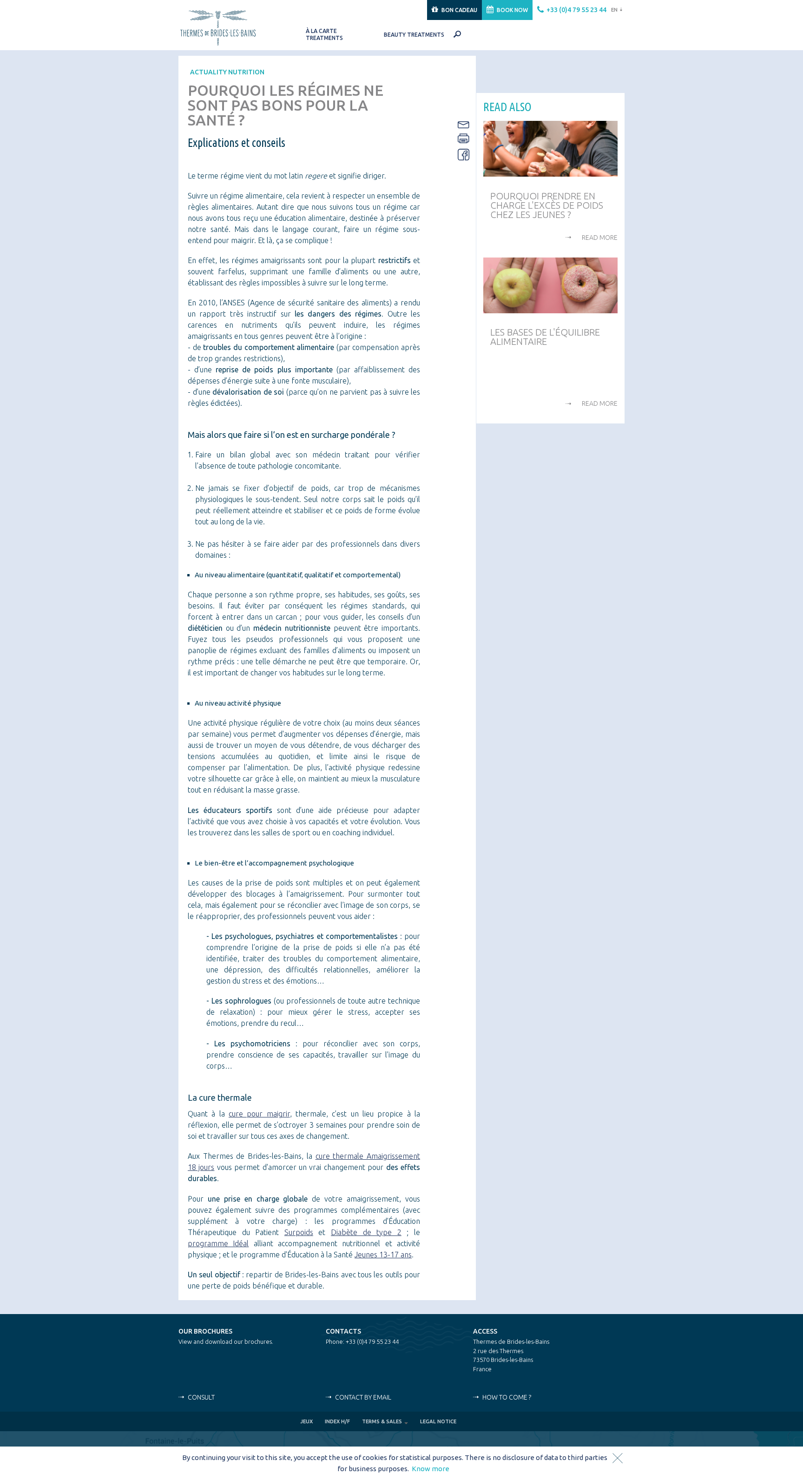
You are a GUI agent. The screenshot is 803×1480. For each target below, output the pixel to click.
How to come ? (506, 1397)
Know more (430, 1469)
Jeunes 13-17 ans (383, 1254)
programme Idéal (218, 1243)
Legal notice (438, 1421)
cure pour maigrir (259, 1114)
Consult (201, 1397)
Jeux (306, 1421)
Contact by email (363, 1397)
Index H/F (337, 1421)
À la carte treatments (324, 34)
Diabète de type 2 (366, 1232)
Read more (600, 237)
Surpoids (298, 1232)
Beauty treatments (414, 35)
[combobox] (615, 10)
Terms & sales (382, 1421)
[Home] (228, 27)
